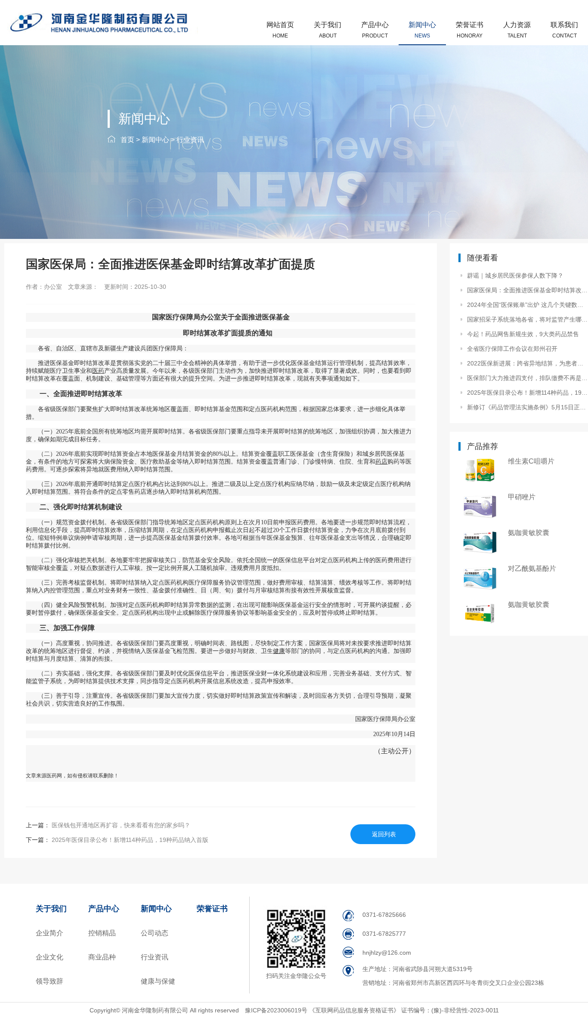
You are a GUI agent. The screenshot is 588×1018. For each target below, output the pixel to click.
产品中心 (375, 30)
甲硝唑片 (521, 497)
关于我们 (327, 30)
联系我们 (564, 30)
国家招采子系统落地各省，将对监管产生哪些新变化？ (527, 319)
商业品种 (102, 957)
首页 (127, 139)
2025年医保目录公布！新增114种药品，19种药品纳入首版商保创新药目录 (527, 392)
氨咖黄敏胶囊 (528, 532)
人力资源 (517, 30)
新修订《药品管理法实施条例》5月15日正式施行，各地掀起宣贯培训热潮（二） (527, 407)
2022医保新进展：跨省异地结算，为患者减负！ (527, 363)
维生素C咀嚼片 (531, 461)
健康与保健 (158, 981)
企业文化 (49, 957)
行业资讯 (190, 139)
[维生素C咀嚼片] (479, 470)
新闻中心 (422, 30)
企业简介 (49, 933)
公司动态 (154, 933)
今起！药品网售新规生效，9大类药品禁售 (523, 334)
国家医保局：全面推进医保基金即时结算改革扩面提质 (527, 290)
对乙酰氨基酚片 (532, 568)
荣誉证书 (469, 30)
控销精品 (102, 933)
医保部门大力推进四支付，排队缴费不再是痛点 (527, 377)
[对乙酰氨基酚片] (479, 577)
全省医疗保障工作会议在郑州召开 (512, 348)
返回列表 (384, 834)
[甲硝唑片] (479, 506)
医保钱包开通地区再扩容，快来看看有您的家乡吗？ (120, 825)
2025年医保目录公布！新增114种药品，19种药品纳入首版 (129, 839)
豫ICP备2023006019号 (277, 1010)
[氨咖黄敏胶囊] (479, 541)
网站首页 (280, 30)
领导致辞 (49, 981)
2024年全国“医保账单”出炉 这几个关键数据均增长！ (527, 304)
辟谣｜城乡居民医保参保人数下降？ (515, 275)
